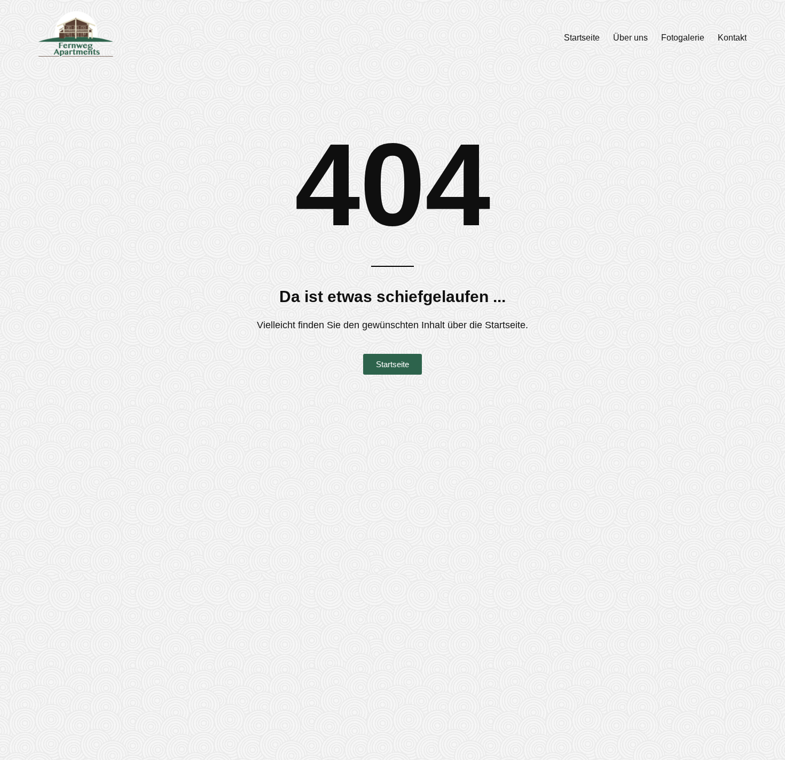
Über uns (630, 37)
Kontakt (732, 37)
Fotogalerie (682, 37)
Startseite (582, 37)
